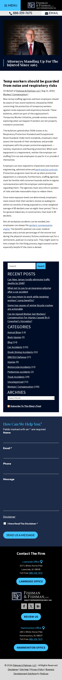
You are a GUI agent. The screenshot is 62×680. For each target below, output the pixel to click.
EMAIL (53, 13)
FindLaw (44, 673)
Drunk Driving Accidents (20, 352)
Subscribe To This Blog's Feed (25, 406)
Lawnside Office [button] (31, 581)
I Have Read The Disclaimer (22, 523)
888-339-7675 (22, 13)
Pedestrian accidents (18, 371)
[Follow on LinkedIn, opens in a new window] (38, 606)
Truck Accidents (16, 376)
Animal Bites (14, 332)
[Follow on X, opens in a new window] (31, 606)
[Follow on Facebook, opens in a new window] (24, 606)
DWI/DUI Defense (16, 357)
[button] (10, 5)
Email (7, 448)
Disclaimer (9, 516)
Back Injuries (14, 337)
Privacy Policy (37, 669)
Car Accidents (14, 347)
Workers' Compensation (15, 94)
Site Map (24, 669)
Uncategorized (15, 381)
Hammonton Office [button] (31, 647)
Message (8, 479)
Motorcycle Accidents (19, 367)
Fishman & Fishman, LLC (28, 90)
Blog (10, 342)
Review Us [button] (31, 616)
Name (7, 432)
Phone (7, 463)
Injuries (11, 362)
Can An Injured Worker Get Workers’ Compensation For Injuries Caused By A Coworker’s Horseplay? (28, 317)
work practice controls (46, 169)
